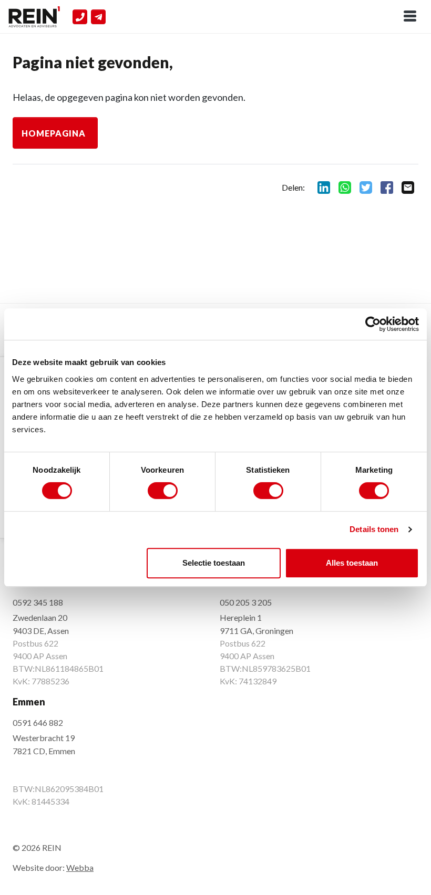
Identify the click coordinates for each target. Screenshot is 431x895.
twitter (365, 187)
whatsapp (344, 187)
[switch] (163, 490)
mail (407, 187)
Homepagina (54, 133)
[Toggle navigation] (409, 16)
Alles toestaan (352, 562)
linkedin (323, 187)
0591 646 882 (38, 722)
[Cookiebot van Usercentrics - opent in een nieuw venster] (373, 324)
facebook (386, 187)
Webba (80, 867)
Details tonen (374, 529)
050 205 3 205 (246, 602)
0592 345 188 (38, 602)
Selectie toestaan (213, 562)
